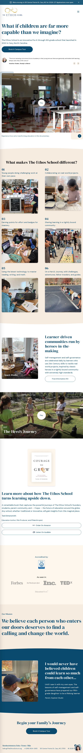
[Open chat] (78, 748)
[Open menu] (78, 12)
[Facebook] (75, 745)
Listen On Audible (43, 532)
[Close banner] (78, 2)
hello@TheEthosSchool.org (12, 748)
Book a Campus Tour (17, 49)
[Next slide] (33, 358)
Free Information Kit (60, 379)
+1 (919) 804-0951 (30, 748)
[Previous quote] (74, 63)
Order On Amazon (43, 525)
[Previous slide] (6, 358)
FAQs (29, 745)
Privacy (23, 745)
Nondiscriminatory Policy (11, 745)
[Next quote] (78, 63)
